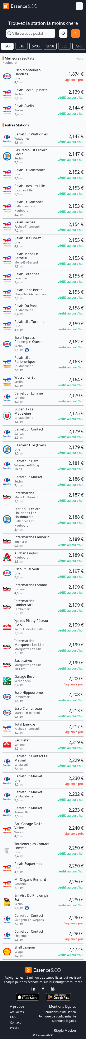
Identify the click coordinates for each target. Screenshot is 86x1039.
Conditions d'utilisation (60, 1012)
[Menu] (79, 6)
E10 (21, 46)
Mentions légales (64, 1021)
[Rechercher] (75, 33)
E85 (64, 46)
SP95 (36, 46)
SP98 (50, 46)
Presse (14, 1028)
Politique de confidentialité (57, 1016)
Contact (15, 1022)
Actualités (17, 1012)
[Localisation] (63, 33)
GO (7, 46)
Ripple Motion (65, 1030)
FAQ (13, 1017)
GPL (79, 46)
